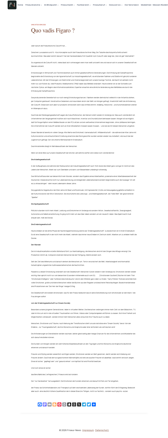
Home (20, 5)
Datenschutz (102, 430)
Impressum (88, 430)
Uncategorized (38, 25)
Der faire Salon (132, 5)
